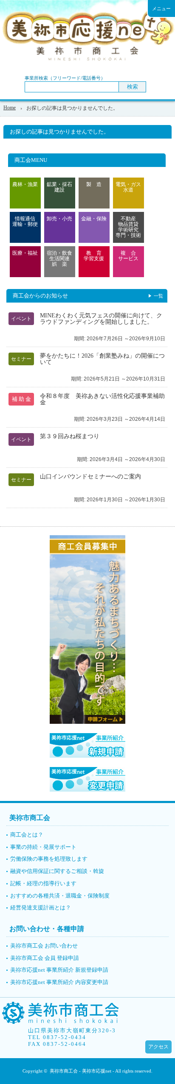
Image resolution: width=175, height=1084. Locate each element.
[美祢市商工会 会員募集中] (87, 722)
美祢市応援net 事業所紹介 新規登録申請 (59, 970)
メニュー (161, 8)
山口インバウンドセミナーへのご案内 (90, 476)
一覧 (158, 295)
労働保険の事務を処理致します (49, 859)
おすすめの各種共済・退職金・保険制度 (60, 895)
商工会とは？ (26, 834)
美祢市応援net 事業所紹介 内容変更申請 (59, 982)
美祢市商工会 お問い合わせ (44, 945)
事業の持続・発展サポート (43, 847)
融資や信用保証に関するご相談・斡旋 (57, 871)
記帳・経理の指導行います (43, 883)
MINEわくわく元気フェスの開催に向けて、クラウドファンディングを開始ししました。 (101, 318)
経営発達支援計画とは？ (40, 907)
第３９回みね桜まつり (69, 436)
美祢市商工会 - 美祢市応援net (80, 1070)
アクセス (158, 1047)
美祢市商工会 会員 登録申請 (44, 958)
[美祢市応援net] (60, 1021)
